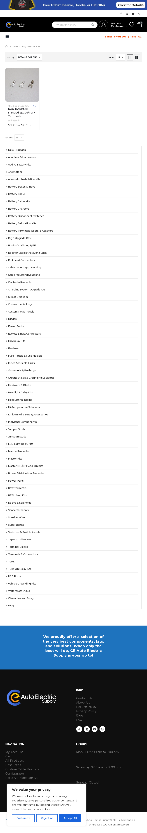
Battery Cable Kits (19, 201)
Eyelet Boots (16, 326)
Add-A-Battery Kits (19, 164)
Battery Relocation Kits (22, 223)
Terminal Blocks (18, 546)
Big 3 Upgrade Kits (19, 238)
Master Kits (15, 458)
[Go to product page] (22, 85)
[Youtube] (133, 13)
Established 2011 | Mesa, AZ (123, 36)
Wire (11, 605)
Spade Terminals (18, 510)
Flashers (13, 348)
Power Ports (16, 480)
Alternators (15, 172)
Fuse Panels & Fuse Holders (25, 355)
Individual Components (22, 421)
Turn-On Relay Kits (20, 569)
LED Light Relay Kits (20, 444)
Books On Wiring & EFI (22, 245)
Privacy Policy (86, 711)
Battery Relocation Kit (21, 778)
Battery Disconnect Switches (26, 216)
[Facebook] (121, 13)
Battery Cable (16, 194)
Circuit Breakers (18, 297)
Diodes (12, 319)
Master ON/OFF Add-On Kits (25, 466)
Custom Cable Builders (22, 769)
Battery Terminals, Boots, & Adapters (30, 230)
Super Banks (16, 524)
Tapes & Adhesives (20, 539)
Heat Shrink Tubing (20, 399)
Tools (11, 561)
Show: (111, 57)
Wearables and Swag (21, 598)
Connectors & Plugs (20, 304)
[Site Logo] (15, 24)
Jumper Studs (16, 429)
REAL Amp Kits (17, 495)
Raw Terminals (17, 488)
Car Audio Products (20, 282)
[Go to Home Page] (6, 46)
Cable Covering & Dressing (24, 267)
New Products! (17, 150)
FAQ (79, 719)
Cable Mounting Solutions (24, 274)
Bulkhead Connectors (21, 260)
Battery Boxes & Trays (21, 186)
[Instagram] (138, 13)
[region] (46, 805)
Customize (23, 818)
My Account (14, 752)
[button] (8, 37)
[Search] (92, 25)
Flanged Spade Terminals (22, 106)
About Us (83, 702)
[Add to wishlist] (35, 105)
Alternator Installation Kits (24, 179)
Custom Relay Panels (21, 311)
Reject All (47, 818)
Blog (79, 715)
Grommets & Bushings (22, 370)
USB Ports (14, 576)
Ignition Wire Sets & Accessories (28, 414)
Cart (8, 756)
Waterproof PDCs (19, 591)
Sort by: (11, 57)
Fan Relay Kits (16, 341)
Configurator (14, 773)
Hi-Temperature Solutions (24, 407)
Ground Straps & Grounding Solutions (31, 377)
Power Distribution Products (26, 473)
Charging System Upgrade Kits (27, 289)
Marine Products (18, 451)
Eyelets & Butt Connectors (24, 333)
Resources (13, 765)
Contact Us (84, 698)
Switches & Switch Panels (24, 532)
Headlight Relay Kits (20, 392)
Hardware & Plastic (19, 385)
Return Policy (86, 707)
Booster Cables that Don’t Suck (27, 252)
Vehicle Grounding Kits (22, 583)
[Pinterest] (127, 13)
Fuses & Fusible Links (21, 363)
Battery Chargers (18, 208)
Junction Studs (17, 436)
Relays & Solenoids (19, 502)
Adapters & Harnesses (22, 157)
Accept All (70, 818)
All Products (14, 760)
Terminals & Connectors (23, 554)
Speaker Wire (16, 517)
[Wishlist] (131, 24)
